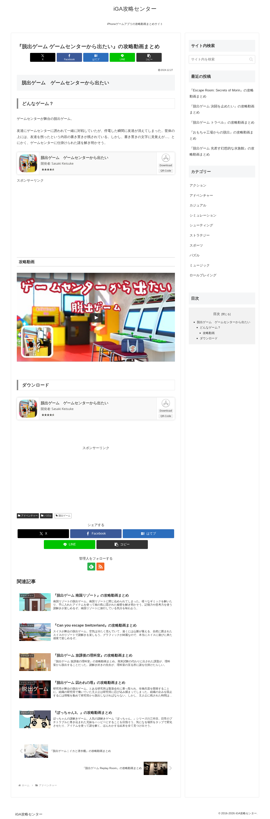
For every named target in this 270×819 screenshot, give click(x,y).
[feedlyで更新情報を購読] (91, 566)
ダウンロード (209, 338)
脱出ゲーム (64, 515)
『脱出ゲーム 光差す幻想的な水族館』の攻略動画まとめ (222, 151)
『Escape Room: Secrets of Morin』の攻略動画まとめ (222, 93)
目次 (216, 314)
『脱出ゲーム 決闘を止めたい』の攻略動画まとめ (222, 109)
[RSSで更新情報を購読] (100, 566)
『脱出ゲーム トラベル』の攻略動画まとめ (222, 122)
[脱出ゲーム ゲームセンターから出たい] (28, 163)
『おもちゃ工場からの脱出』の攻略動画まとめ (221, 135)
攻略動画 (209, 333)
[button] (149, 57)
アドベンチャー (29, 515)
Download (166, 165)
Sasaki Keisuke (63, 163)
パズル (47, 515)
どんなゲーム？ (210, 327)
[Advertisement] (96, 211)
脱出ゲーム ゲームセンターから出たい (74, 157)
